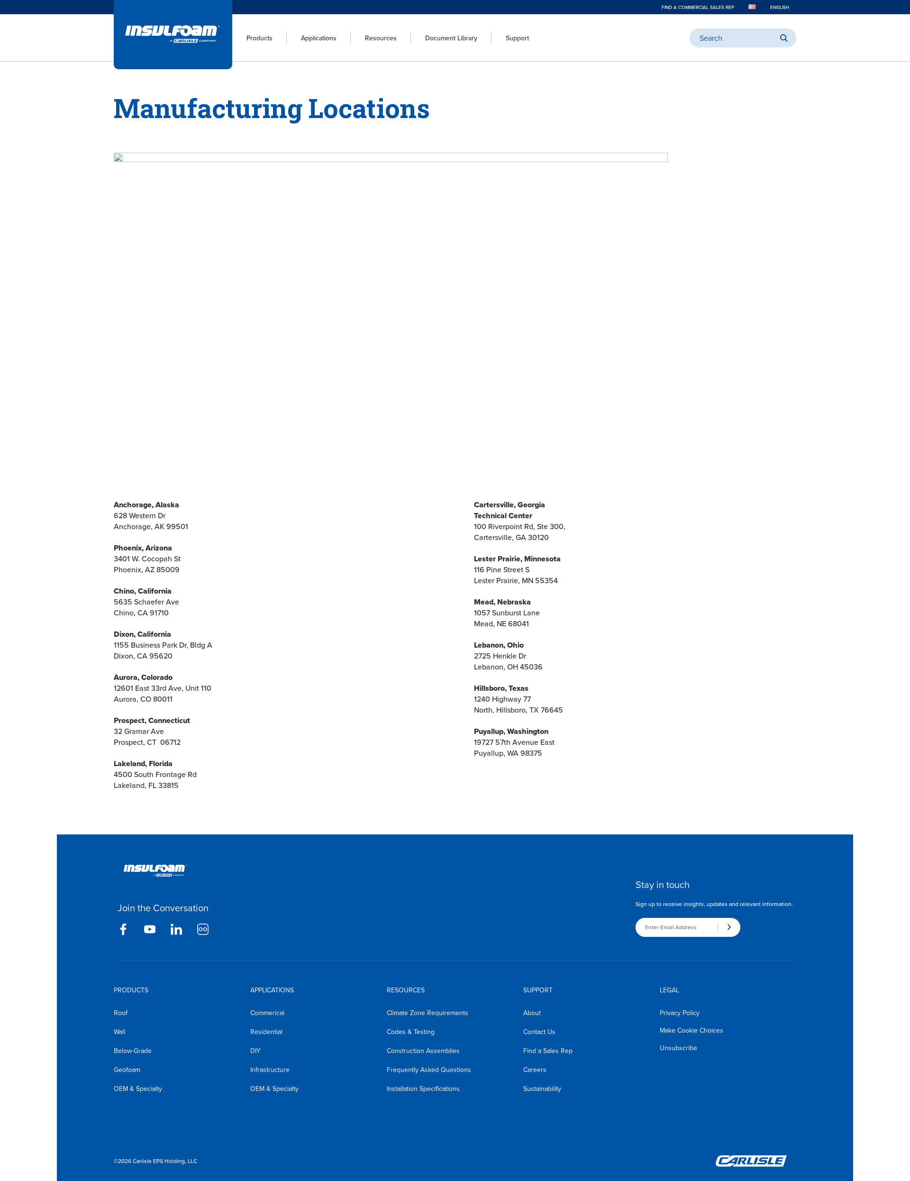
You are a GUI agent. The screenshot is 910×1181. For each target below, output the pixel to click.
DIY (255, 1050)
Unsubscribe (678, 1048)
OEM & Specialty (138, 1088)
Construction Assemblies (423, 1050)
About (532, 1012)
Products (259, 38)
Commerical (267, 1012)
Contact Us (539, 1031)
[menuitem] (252, 38)
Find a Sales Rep (548, 1050)
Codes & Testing (411, 1031)
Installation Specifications (423, 1088)
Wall (119, 1031)
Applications (319, 38)
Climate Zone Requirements (427, 1012)
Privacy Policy (680, 1012)
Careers (534, 1069)
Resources (381, 38)
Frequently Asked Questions (429, 1069)
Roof (120, 1012)
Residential (266, 1031)
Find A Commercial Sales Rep (698, 7)
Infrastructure (270, 1069)
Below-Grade (133, 1050)
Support (517, 38)
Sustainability (542, 1088)
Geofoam (127, 1069)
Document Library (451, 38)
